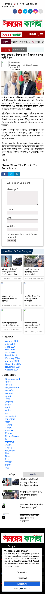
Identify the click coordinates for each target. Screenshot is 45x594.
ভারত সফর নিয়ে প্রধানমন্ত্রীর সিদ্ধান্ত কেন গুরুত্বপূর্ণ (9, 298)
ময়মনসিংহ (9, 442)
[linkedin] (30, 11)
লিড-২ (8, 456)
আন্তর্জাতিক (9, 390)
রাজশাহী (8, 447)
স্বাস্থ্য (7, 467)
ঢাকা (7, 413)
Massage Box (13, 189)
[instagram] (25, 11)
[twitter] (20, 11)
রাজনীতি (8, 445)
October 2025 (11, 369)
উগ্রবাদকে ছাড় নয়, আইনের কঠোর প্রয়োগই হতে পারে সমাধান (32, 325)
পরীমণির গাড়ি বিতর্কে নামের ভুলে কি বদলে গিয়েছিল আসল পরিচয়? (10, 271)
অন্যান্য (8, 382)
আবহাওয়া (9, 393)
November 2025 (13, 367)
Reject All (22, 578)
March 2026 (11, 355)
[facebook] (15, 11)
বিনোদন (8, 433)
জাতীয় (17, 49)
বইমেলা (8, 425)
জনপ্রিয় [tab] (33, 474)
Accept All (22, 584)
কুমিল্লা (8, 396)
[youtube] (35, 11)
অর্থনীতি (8, 384)
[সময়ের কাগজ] (22, 22)
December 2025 (13, 364)
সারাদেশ (8, 462)
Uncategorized (12, 379)
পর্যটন (7, 422)
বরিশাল (8, 427)
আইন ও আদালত (12, 387)
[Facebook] (4, 174)
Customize (22, 572)
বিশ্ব (6, 439)
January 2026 (12, 361)
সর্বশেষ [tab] (12, 474)
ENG (32, 34)
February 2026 (12, 358)
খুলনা (7, 399)
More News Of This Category (17, 251)
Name (10, 209)
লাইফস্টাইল (10, 450)
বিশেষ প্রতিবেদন (12, 436)
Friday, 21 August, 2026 (34, 305)
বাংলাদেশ (9, 430)
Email (9, 217)
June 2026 (10, 347)
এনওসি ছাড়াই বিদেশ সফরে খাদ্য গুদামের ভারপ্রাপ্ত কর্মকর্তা (32, 271)
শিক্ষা (7, 459)
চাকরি (7, 407)
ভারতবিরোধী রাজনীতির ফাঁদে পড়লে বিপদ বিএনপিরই (33, 298)
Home (7, 50)
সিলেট (7, 465)
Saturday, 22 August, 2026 (12, 278)
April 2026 (10, 352)
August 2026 (11, 341)
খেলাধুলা (9, 402)
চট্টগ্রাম (8, 405)
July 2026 (10, 344)
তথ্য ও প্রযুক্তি (10, 416)
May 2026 (10, 349)
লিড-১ (23, 49)
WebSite (11, 226)
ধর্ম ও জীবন (10, 419)
